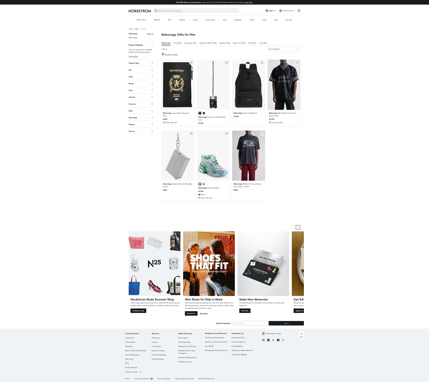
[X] (273, 340)
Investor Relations (239, 342)
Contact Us (129, 338)
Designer (238, 20)
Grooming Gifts (190, 43)
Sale (276, 20)
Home (252, 20)
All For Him (166, 43)
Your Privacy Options (142, 379)
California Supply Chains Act (184, 379)
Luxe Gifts (263, 43)
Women (157, 20)
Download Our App (273, 333)
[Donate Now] (209, 263)
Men (169, 20)
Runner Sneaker (209, 188)
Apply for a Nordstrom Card (216, 342)
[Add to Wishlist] (191, 63)
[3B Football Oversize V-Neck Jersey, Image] (284, 85)
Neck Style (133, 117)
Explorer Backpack (245, 113)
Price (131, 90)
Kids (224, 20)
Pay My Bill (209, 346)
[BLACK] (200, 113)
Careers (155, 342)
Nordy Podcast (157, 359)
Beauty (182, 20)
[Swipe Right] (298, 227)
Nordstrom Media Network (242, 350)
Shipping (128, 346)
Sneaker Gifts (225, 43)
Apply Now (248, 2)
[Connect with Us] (283, 340)
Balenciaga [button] (133, 37)
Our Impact (156, 346)
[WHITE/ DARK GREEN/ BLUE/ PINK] (204, 184)
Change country (131, 371)
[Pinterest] (268, 340)
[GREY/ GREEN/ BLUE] (200, 184)
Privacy (127, 379)
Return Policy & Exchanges (135, 350)
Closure (132, 131)
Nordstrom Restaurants (187, 357)
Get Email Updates (159, 355)
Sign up (286, 323)
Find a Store (183, 338)
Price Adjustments (132, 355)
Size (130, 69)
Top (301, 337)
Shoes (195, 20)
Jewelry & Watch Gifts (208, 43)
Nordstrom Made (138, 311)
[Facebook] (278, 340)
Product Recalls (131, 367)
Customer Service (132, 333)
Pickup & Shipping (136, 45)
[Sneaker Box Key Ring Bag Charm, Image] (178, 156)
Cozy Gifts (177, 43)
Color (131, 76)
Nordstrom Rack (238, 337)
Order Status (130, 342)
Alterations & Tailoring (187, 346)
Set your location (171, 54)
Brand (131, 83)
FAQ (127, 363)
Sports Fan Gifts (239, 43)
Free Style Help (184, 342)
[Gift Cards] (263, 263)
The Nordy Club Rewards (214, 337)
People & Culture (158, 350)
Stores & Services (185, 333)
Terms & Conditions (163, 379)
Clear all (150, 34)
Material (132, 97)
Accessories (210, 20)
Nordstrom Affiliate (239, 354)
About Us (155, 333)
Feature (132, 124)
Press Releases (237, 346)
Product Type (134, 63)
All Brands (156, 338)
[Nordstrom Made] (154, 263)
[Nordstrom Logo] (140, 11)
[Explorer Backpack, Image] (248, 85)
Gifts (264, 20)
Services (289, 20)
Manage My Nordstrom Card (216, 350)
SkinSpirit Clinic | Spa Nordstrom (186, 351)
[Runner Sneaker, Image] (213, 156)
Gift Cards (244, 311)
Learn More (203, 313)
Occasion (132, 104)
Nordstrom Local (185, 361)
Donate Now (191, 313)
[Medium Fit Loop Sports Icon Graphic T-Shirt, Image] (248, 156)
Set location (133, 56)
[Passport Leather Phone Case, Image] (213, 85)
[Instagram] (263, 340)
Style (131, 110)
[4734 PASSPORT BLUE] (204, 113)
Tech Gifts (252, 43)
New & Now (141, 20)
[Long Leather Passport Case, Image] (178, 85)
